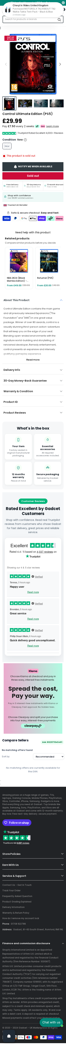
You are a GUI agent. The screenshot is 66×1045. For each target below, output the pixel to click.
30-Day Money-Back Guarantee (25, 380)
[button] (60, 64)
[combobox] (29, 19)
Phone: (6, 923)
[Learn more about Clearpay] (37, 126)
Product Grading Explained (16, 901)
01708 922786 (18, 923)
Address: (7, 929)
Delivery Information (13, 907)
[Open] (9, 1036)
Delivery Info (11, 370)
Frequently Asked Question (17, 896)
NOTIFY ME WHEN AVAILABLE (35, 166)
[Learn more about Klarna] (43, 126)
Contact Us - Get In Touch (17, 885)
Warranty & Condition (18, 391)
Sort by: (6, 756)
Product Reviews (14, 413)
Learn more (52, 126)
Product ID (10, 402)
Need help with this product (33, 232)
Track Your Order (11, 890)
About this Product (16, 300)
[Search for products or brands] (59, 19)
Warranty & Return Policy (15, 912)
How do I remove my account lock (20, 918)
